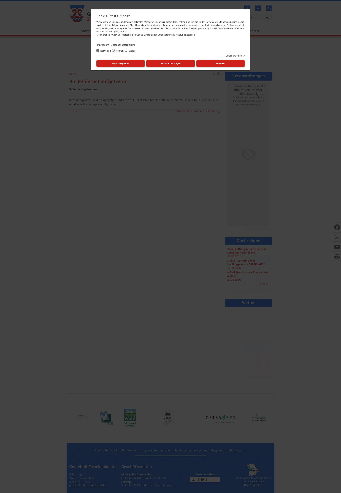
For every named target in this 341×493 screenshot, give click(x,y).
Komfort (119, 51)
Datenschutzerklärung (123, 44)
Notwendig (105, 51)
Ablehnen (220, 63)
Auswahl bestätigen (170, 63)
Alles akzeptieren (120, 63)
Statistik (132, 51)
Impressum (102, 44)
